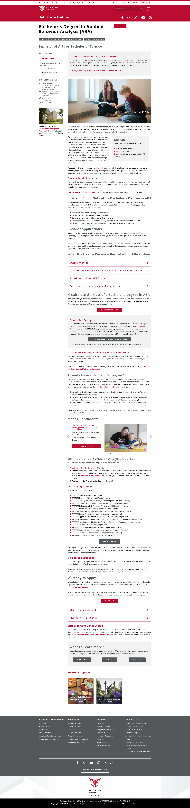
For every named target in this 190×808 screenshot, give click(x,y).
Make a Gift (146, 3)
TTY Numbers (125, 804)
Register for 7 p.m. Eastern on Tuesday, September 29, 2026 (97, 70)
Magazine (100, 739)
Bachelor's (78, 39)
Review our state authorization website (93, 635)
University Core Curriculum (83, 468)
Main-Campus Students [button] (83, 609)
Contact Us (125, 3)
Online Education (45, 733)
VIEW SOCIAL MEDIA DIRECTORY (95, 770)
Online (87, 39)
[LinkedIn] (105, 763)
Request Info (133, 26)
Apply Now (120, 26)
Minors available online (90, 476)
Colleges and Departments (48, 739)
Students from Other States (85, 625)
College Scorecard (74, 733)
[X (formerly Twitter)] (83, 763)
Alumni (84, 3)
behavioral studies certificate (107, 387)
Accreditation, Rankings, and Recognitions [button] (95, 286)
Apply (135, 3)
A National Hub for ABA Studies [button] (88, 278)
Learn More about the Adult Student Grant (109, 339)
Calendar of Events (75, 726)
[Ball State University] (95, 788)
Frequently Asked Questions (50, 72)
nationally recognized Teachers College (49, 130)
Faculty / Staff (75, 3)
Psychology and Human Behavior (61, 39)
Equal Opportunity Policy (93, 804)
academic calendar (80, 587)
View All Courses (109, 541)
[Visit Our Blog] (150, 17)
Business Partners (103, 726)
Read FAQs (109, 660)
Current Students (62, 3)
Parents (92, 3)
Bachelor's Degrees (47, 59)
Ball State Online (54, 17)
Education (43, 39)
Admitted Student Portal (134, 742)
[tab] (110, 263)
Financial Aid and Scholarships (50, 736)
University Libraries (75, 736)
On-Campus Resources (76, 742)
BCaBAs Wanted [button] (79, 262)
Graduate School (45, 726)
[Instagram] (128, 17)
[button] (69, 437)
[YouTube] (143, 17)
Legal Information (111, 804)
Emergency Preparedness (105, 729)
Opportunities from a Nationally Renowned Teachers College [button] (106, 270)
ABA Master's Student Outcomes (137, 752)
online (96, 168)
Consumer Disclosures (104, 736)
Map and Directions (75, 723)
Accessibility (100, 733)
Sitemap (135, 804)
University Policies (103, 745)
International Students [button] (83, 617)
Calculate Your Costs (109, 310)
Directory (116, 3)
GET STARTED (109, 601)
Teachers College (98, 39)
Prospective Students (46, 3)
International (43, 729)
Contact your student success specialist (83, 192)
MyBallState (100, 723)
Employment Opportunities (78, 739)
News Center (101, 742)
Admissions (43, 723)
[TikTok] (135, 17)
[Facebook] (122, 17)
